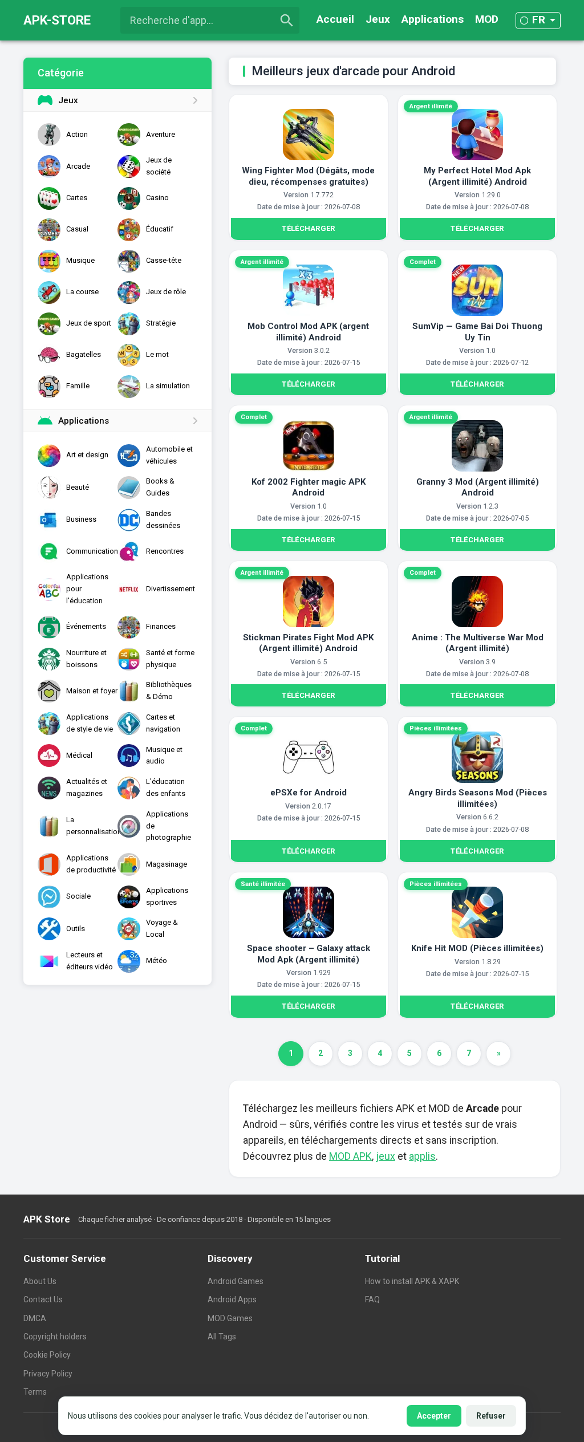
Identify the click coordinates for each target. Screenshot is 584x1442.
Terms (35, 1391)
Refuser (491, 1415)
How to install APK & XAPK (412, 1281)
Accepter (434, 1415)
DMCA (34, 1318)
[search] (287, 20)
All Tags (222, 1336)
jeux (385, 1156)
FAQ (372, 1299)
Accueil (335, 19)
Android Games (235, 1281)
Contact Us (43, 1299)
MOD (486, 19)
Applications (433, 19)
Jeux (378, 19)
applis (422, 1156)
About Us (39, 1281)
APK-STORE (57, 20)
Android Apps (232, 1299)
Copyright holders (55, 1336)
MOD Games (230, 1318)
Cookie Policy (47, 1354)
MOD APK (350, 1156)
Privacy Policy (47, 1373)
